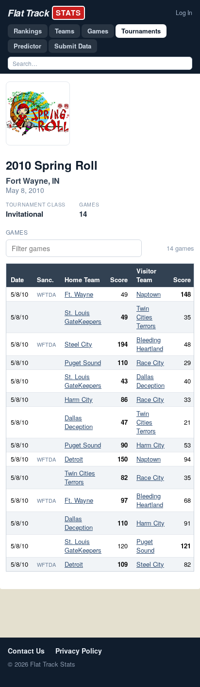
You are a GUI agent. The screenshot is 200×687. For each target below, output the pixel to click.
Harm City (79, 399)
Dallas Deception (150, 381)
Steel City (78, 344)
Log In (184, 12)
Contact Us (26, 650)
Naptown (148, 294)
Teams (64, 30)
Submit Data (72, 45)
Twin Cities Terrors (146, 317)
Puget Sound (83, 362)
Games (97, 30)
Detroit (74, 458)
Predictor (27, 45)
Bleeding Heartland (149, 344)
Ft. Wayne (79, 294)
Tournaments (141, 30)
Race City (150, 362)
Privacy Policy (78, 650)
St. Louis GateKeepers (83, 317)
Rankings (28, 30)
